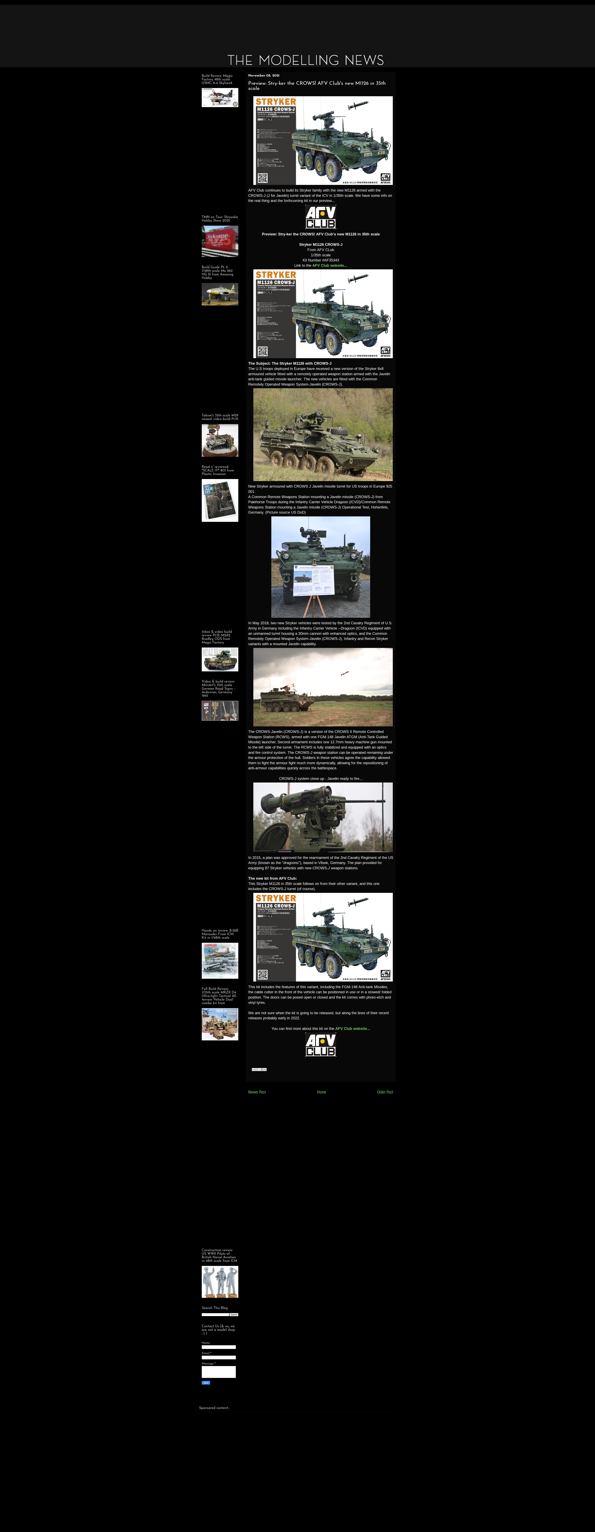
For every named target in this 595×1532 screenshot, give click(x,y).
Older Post (385, 1092)
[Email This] (253, 1069)
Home (321, 1092)
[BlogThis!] (256, 1069)
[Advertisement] (292, 26)
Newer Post (257, 1092)
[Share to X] (259, 1069)
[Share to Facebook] (262, 1069)
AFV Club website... (329, 265)
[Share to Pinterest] (265, 1069)
